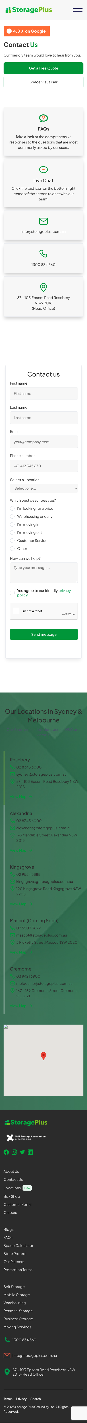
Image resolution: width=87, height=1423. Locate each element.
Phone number (22, 455)
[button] (78, 10)
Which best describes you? (33, 500)
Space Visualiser (43, 82)
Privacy (21, 1399)
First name (18, 383)
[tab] (43, 778)
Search (35, 1399)
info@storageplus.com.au (43, 231)
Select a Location (24, 480)
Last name (18, 407)
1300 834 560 (43, 264)
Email (14, 431)
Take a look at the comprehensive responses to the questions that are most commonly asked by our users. (43, 142)
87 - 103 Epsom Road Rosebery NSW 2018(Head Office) (43, 303)
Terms (8, 1399)
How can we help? (25, 558)
